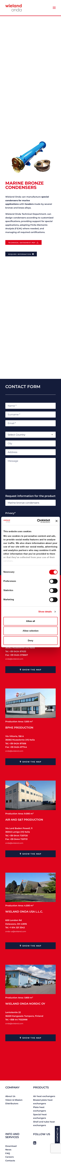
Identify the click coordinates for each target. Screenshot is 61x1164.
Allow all (30, 621)
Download (11, 1146)
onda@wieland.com (14, 659)
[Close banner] (57, 521)
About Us (10, 1096)
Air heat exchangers (44, 1096)
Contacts (10, 1160)
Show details (45, 611)
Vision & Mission (14, 1100)
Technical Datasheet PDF (21, 243)
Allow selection (30, 630)
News (8, 1149)
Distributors (11, 1103)
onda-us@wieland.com (15, 931)
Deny (30, 640)
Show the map (31, 669)
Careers (9, 1157)
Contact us (57, 1135)
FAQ (7, 1153)
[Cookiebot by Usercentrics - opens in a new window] (37, 521)
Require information (19, 254)
